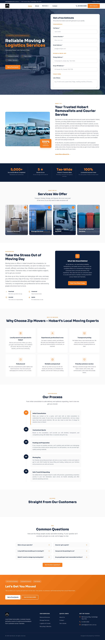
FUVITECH (97, 635)
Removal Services (45, 617)
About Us (62, 617)
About (37, 6)
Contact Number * (58, 36)
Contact (54, 6)
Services (45, 6)
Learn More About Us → (62, 154)
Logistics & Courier (45, 623)
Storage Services (44, 620)
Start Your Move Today (77, 283)
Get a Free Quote (12, 67)
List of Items (56, 78)
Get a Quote (94, 6)
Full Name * (56, 28)
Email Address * (57, 45)
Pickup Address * (58, 57)
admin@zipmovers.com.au (12, 1)
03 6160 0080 (82, 6)
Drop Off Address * (58, 65)
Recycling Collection (45, 626)
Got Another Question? (52, 565)
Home (30, 6)
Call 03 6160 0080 (30, 67)
